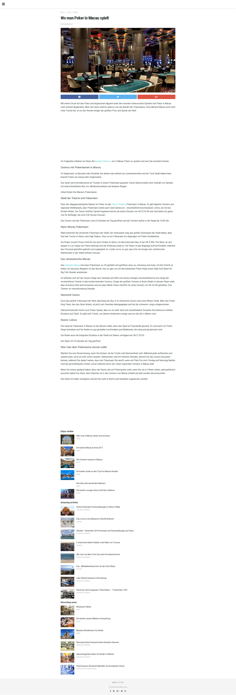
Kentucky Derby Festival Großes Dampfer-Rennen (97, 642)
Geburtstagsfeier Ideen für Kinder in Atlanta (95, 654)
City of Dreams (119, 204)
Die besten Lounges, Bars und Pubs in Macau (95, 490)
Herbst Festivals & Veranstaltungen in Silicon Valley (98, 507)
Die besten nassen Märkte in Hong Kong (93, 618)
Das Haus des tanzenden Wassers (91, 483)
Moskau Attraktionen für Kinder (89, 630)
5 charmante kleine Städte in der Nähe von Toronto (98, 542)
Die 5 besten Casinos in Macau (89, 460)
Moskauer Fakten (83, 607)
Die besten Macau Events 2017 (89, 448)
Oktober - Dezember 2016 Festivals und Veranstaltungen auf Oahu (105, 531)
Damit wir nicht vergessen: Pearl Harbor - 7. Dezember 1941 (102, 590)
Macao (75, 12)
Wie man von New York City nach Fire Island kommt (98, 554)
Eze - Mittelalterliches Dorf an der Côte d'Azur (96, 566)
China (69, 12)
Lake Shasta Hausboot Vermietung (91, 578)
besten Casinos (102, 161)
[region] (118, 136)
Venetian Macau (72, 265)
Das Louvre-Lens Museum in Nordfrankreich (95, 519)
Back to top (118, 682)
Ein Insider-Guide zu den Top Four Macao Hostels (97, 471)
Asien (63, 12)
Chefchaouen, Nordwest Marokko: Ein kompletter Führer (100, 666)
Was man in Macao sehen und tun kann (93, 436)
